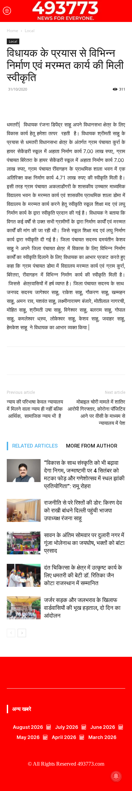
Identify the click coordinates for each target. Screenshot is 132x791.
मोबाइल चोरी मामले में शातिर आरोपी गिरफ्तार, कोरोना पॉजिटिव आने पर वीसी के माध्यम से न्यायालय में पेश (96, 412)
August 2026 (28, 727)
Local (30, 30)
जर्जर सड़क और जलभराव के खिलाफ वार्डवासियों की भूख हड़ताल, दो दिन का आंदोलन (82, 608)
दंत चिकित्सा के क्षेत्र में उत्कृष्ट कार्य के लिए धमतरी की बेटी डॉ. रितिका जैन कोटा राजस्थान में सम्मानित (83, 575)
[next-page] (22, 633)
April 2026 (64, 737)
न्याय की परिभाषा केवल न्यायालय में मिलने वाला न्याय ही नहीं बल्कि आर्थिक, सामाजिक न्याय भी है (35, 409)
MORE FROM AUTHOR (91, 446)
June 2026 (102, 727)
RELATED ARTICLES (35, 446)
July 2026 (66, 727)
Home (12, 30)
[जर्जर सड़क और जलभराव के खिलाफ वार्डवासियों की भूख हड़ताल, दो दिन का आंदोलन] (24, 608)
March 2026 (102, 737)
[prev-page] (11, 633)
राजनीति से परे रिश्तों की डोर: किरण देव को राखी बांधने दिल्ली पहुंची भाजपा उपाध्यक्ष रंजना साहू (83, 510)
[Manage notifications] (116, 776)
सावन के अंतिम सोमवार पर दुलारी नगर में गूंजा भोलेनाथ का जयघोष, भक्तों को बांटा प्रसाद (84, 543)
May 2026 (28, 737)
